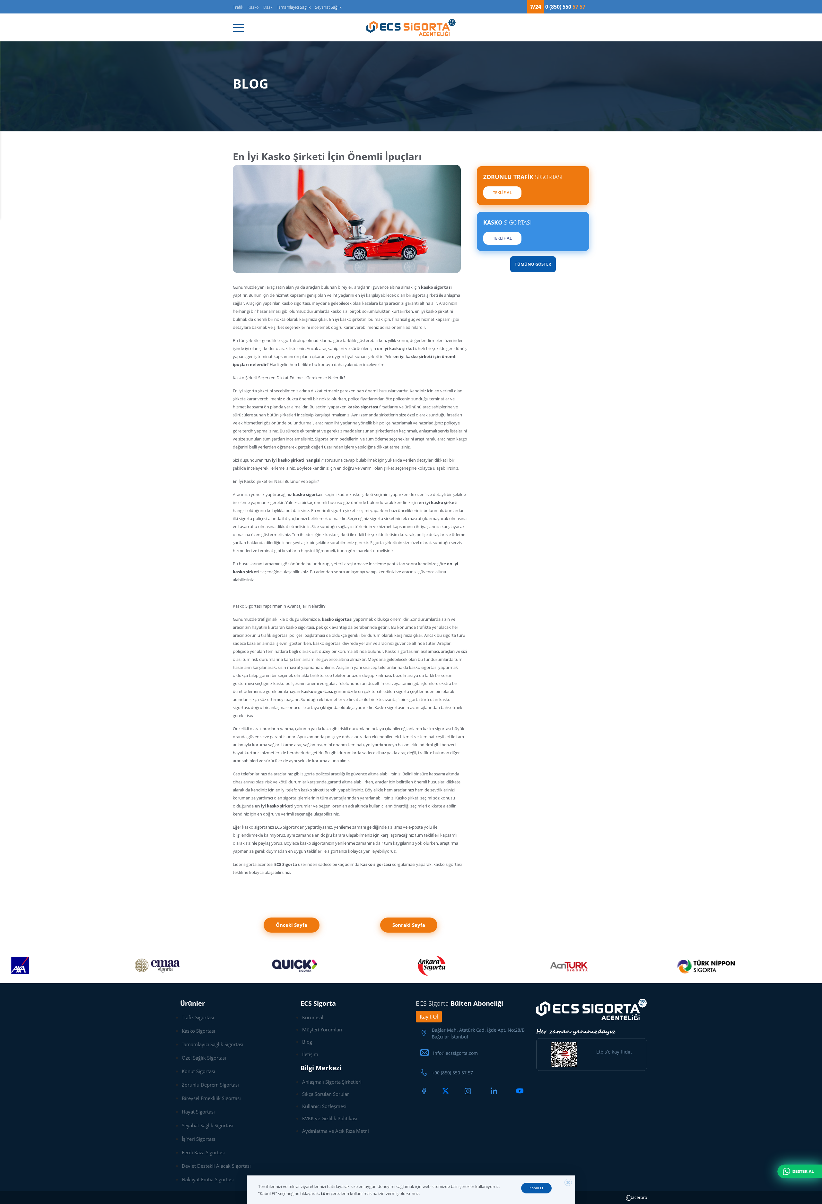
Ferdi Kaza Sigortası (203, 1152)
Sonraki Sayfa (408, 925)
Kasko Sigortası (198, 1031)
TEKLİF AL (502, 192)
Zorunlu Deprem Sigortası (210, 1084)
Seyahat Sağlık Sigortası (207, 1125)
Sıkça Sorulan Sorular (325, 1094)
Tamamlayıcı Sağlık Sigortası (212, 1044)
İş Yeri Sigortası (198, 1139)
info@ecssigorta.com (455, 1053)
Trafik (238, 7)
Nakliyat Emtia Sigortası (208, 1179)
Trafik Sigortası (198, 1017)
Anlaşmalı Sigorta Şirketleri (332, 1082)
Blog (307, 1041)
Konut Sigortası (198, 1071)
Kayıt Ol (429, 1016)
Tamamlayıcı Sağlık (293, 7)
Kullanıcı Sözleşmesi (324, 1106)
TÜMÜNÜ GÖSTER (533, 264)
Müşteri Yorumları (322, 1029)
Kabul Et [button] (536, 1187)
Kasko (253, 7)
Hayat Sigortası (198, 1111)
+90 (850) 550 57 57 (452, 1073)
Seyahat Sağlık (328, 7)
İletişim (310, 1054)
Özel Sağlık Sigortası (204, 1058)
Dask (267, 7)
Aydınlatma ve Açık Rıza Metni (335, 1131)
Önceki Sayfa (291, 925)
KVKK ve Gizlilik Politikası (329, 1118)
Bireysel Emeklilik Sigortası (211, 1098)
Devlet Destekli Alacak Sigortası (216, 1166)
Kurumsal (312, 1017)
